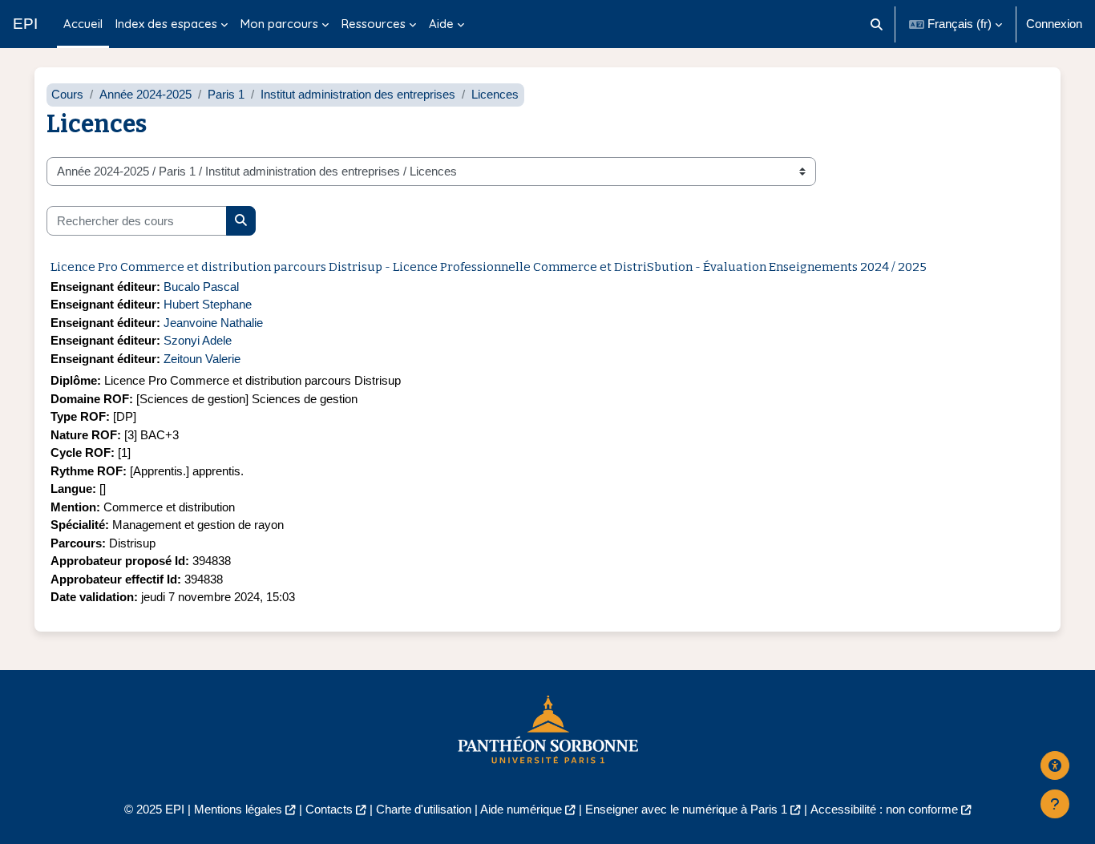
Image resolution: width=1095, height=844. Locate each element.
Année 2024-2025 (145, 94)
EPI (25, 23)
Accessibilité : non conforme (884, 809)
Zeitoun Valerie (202, 358)
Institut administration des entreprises (358, 94)
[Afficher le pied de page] (1054, 803)
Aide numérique (521, 809)
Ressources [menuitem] (373, 23)
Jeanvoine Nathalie (213, 322)
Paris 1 (226, 94)
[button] (877, 24)
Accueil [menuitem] (83, 23)
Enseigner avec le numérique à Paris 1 (686, 809)
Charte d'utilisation (423, 809)
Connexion (1054, 23)
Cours (67, 94)
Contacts (329, 809)
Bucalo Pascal (201, 286)
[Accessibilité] (1054, 765)
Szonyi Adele (198, 340)
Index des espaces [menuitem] (166, 23)
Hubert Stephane (208, 304)
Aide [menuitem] (441, 23)
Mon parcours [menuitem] (279, 23)
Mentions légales (238, 809)
